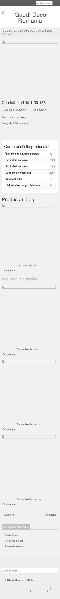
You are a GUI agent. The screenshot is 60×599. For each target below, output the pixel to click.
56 (51, 185)
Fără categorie (26, 31)
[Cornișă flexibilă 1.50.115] (29, 313)
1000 (52, 160)
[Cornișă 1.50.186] (28, 231)
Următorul (50, 514)
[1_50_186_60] (30, 68)
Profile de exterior (14, 546)
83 (51, 153)
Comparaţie (40, 109)
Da (51, 179)
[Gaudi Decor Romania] (30, 17)
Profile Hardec (12, 535)
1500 (52, 166)
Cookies (52, 590)
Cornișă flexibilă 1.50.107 (29, 499)
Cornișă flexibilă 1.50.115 (29, 349)
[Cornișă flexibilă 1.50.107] (29, 463)
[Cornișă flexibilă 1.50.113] (29, 388)
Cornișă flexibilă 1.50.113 (29, 424)
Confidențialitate (39, 590)
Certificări (25, 590)
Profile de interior (14, 540)
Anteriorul (9, 514)
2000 (52, 172)
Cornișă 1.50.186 (27, 265)
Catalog (46, 588)
